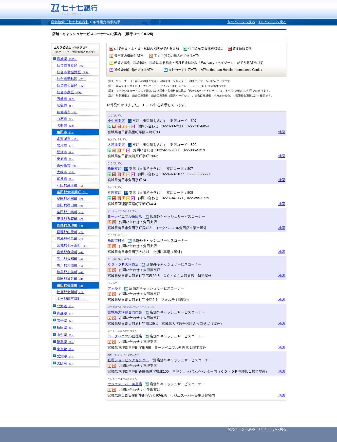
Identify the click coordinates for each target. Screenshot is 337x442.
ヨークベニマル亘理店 (125, 336)
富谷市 (65, 179)
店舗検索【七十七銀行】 (70, 22)
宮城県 (67, 59)
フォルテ (114, 288)
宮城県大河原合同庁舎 (125, 312)
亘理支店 (114, 192)
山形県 (65, 335)
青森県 (65, 313)
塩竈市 (65, 105)
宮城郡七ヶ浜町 (72, 245)
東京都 (65, 349)
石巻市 (66, 99)
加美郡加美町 (70, 272)
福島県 (65, 342)
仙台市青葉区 (71, 65)
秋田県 (65, 327)
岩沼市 (65, 145)
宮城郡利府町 (70, 252)
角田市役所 (116, 240)
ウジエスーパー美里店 (125, 384)
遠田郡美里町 (70, 285)
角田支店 (114, 169)
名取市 (66, 125)
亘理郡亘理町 (70, 225)
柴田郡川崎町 (70, 212)
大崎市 (66, 172)
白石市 (65, 119)
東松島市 (67, 165)
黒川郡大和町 (70, 259)
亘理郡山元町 (70, 232)
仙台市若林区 (71, 79)
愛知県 (65, 356)
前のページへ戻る (241, 22)
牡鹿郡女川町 (70, 292)
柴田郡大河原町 (72, 192)
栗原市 (65, 159)
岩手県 (65, 320)
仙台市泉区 (69, 92)
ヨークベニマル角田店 (125, 216)
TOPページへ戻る (272, 22)
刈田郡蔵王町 (70, 185)
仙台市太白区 (71, 85)
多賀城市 (68, 139)
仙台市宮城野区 (73, 72)
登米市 (65, 152)
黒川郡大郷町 (70, 265)
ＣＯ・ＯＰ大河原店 (123, 264)
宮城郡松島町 (70, 239)
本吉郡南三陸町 (72, 299)
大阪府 (65, 363)
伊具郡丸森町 (70, 219)
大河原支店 (116, 145)
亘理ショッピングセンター (128, 360)
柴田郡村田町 (70, 199)
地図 (281, 132)
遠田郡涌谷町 (70, 279)
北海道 (65, 306)
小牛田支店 (116, 121)
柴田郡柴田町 (70, 205)
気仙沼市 (67, 112)
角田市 (65, 132)
